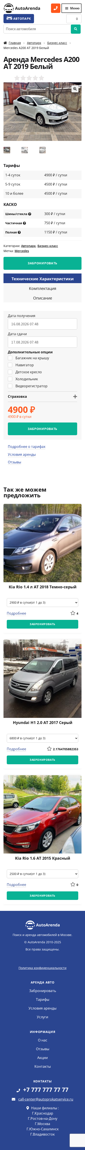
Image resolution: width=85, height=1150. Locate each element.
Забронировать (42, 990)
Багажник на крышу (32, 358)
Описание (42, 298)
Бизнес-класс (57, 43)
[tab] (42, 278)
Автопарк (34, 43)
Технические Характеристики (43, 278)
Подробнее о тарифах (26, 446)
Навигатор (24, 365)
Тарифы (42, 999)
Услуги (42, 1017)
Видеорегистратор (31, 386)
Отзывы (14, 462)
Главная (15, 43)
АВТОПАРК (21, 18)
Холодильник (26, 379)
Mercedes (22, 251)
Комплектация (42, 288)
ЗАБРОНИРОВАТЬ (42, 263)
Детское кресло (28, 372)
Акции (42, 1057)
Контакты (42, 1066)
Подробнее (16, 613)
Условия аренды (22, 454)
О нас (42, 1040)
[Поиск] (76, 29)
